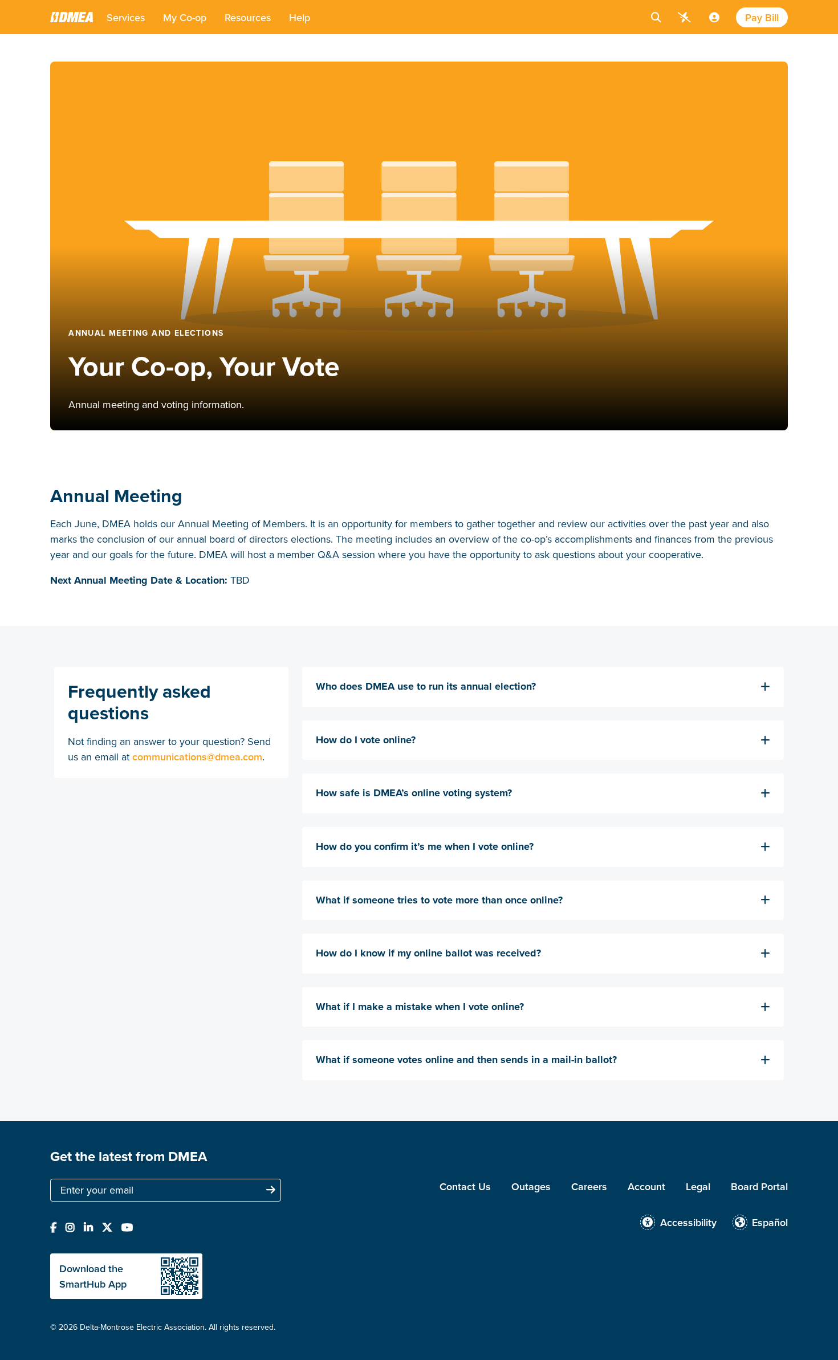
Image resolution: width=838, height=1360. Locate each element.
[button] (126, 17)
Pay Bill (762, 17)
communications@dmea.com (197, 757)
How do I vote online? (366, 740)
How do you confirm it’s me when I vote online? (425, 847)
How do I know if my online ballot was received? (428, 953)
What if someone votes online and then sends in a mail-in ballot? (466, 1060)
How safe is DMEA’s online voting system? (414, 793)
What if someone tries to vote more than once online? (439, 900)
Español (770, 1222)
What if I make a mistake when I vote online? (420, 1007)
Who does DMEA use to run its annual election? (426, 687)
